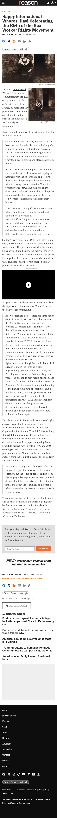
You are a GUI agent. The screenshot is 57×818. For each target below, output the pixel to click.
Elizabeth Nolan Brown (11, 34)
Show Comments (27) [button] (17, 606)
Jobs (4, 732)
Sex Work (25, 578)
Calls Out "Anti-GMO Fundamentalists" (28, 562)
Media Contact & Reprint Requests (18, 598)
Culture (6, 11)
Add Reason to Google (17, 48)
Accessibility (32, 789)
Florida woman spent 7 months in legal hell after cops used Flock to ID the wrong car (28, 621)
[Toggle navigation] (3, 3)
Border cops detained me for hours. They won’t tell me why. (27, 631)
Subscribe (43, 548)
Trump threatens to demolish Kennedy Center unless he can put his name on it (27, 649)
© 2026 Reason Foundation (13, 789)
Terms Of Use (7, 793)
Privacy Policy (44, 789)
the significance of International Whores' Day (25, 306)
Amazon (6, 766)
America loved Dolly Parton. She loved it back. (27, 657)
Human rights (36, 578)
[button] (53, 3)
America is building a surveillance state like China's (26, 640)
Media (5, 760)
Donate (5, 737)
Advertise (6, 743)
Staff (4, 726)
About (5, 709)
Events (5, 721)
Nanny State (15, 578)
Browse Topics (9, 715)
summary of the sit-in (29, 132)
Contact (6, 754)
